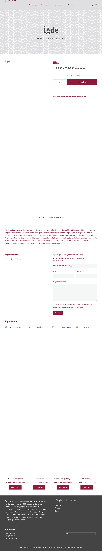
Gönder (58, 313)
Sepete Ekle (82, 82)
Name (56, 272)
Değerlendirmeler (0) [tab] (56, 217)
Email (78, 272)
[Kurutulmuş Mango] (62, 400)
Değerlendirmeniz (60, 282)
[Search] (96, 5)
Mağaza (44, 5)
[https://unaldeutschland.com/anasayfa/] (11, 4)
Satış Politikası (10, 536)
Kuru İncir (39, 479)
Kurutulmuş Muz (15, 479)
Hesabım (58, 506)
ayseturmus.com (58, 548)
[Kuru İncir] (39, 400)
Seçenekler (15, 487)
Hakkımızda (58, 5)
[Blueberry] (86, 400)
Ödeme (57, 508)
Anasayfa (32, 5)
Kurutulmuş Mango (62, 479)
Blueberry (86, 479)
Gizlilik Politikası (11, 538)
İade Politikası (10, 533)
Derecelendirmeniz (60, 266)
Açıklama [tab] (42, 217)
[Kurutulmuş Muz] (15, 400)
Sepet (57, 511)
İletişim (70, 5)
